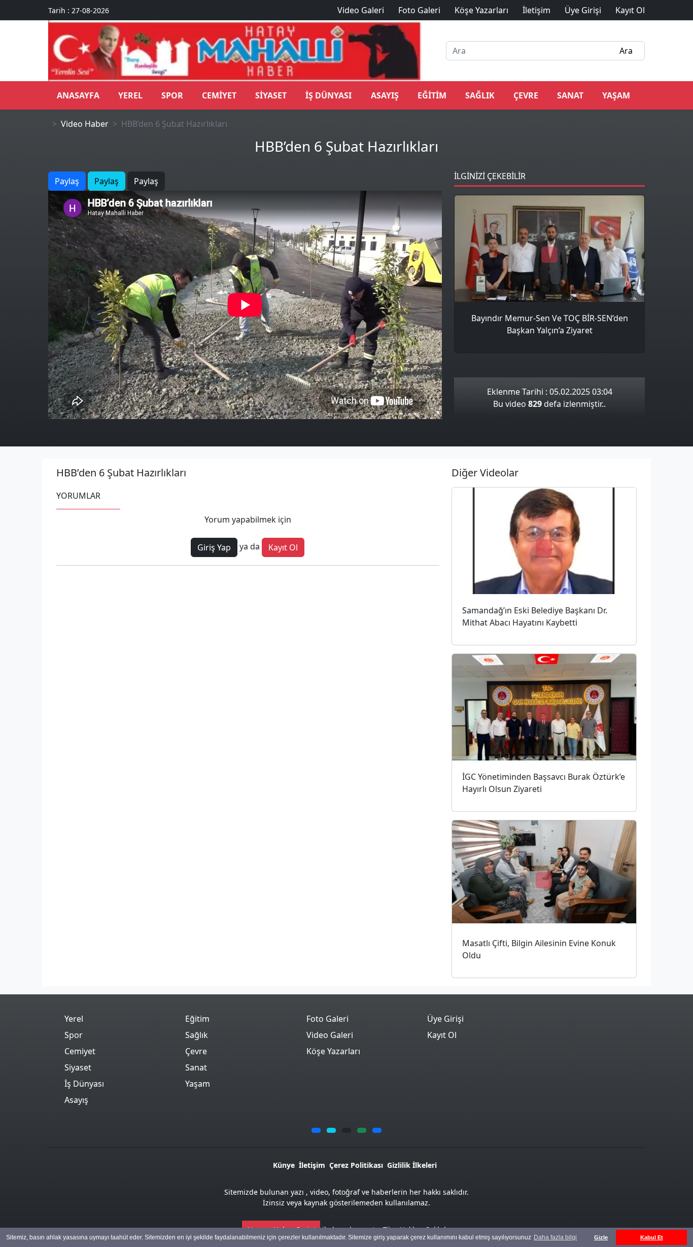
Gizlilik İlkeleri (412, 1165)
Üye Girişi (445, 1018)
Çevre (525, 95)
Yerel (130, 95)
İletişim (312, 1165)
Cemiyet (219, 95)
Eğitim (432, 95)
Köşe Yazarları (333, 1051)
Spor (172, 95)
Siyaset (271, 95)
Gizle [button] (601, 1237)
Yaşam (616, 95)
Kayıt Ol (283, 547)
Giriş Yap (214, 547)
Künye (284, 1165)
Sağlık (480, 95)
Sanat (570, 95)
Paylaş (67, 181)
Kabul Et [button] (651, 1237)
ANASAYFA (78, 95)
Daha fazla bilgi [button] (555, 1237)
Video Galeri (329, 1035)
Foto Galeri (327, 1018)
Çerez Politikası (356, 1165)
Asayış (385, 95)
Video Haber (85, 123)
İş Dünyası (328, 95)
